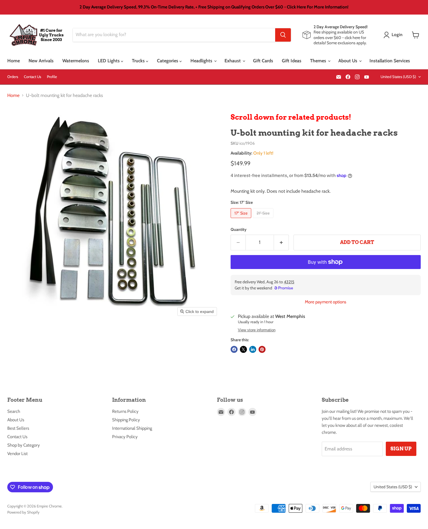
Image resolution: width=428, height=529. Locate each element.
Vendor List (17, 453)
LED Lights (109, 60)
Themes (318, 60)
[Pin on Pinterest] (262, 349)
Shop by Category (23, 445)
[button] (394, 34)
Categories (168, 60)
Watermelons (75, 60)
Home (13, 60)
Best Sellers (18, 428)
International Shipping (132, 428)
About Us (348, 60)
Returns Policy (125, 411)
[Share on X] (243, 349)
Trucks (139, 60)
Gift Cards (263, 60)
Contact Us (32, 77)
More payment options (325, 302)
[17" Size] (242, 219)
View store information (256, 330)
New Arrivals (41, 60)
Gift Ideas (291, 60)
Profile (52, 77)
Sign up (401, 449)
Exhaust (233, 60)
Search (13, 411)
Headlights (201, 60)
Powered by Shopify (23, 512)
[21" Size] (264, 219)
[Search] (283, 35)
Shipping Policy (126, 419)
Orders (12, 77)
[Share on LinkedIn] (252, 349)
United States (398, 76)
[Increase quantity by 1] (281, 242)
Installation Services (389, 60)
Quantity (239, 229)
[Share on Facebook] (234, 349)
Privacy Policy (125, 436)
